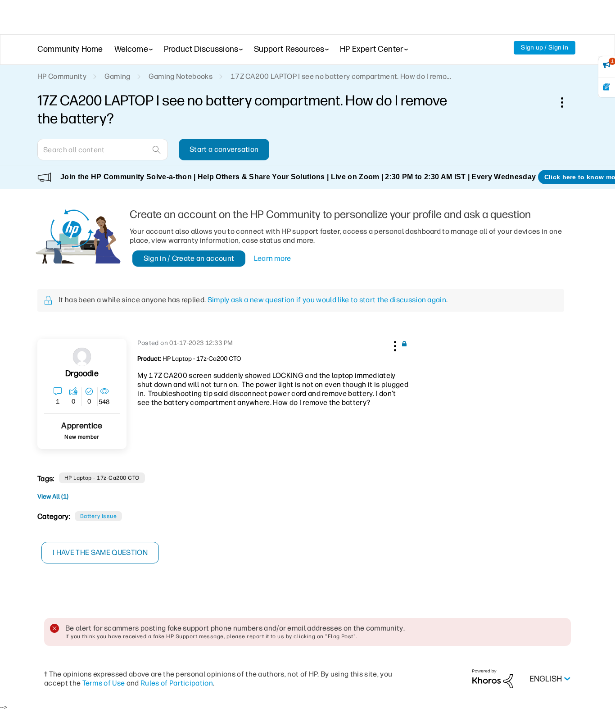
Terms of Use (103, 683)
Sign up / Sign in (544, 47)
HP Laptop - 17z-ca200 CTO (102, 478)
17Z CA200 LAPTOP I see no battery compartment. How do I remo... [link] (341, 76)
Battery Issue (98, 516)
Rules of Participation (176, 683)
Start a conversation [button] (224, 149)
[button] (394, 344)
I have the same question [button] (100, 552)
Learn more (272, 258)
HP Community (61, 76)
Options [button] (566, 102)
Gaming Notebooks (181, 76)
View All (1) (52, 496)
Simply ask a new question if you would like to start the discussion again (327, 299)
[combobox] (102, 149)
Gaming (117, 76)
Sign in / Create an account (189, 258)
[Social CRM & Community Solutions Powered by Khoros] (492, 678)
